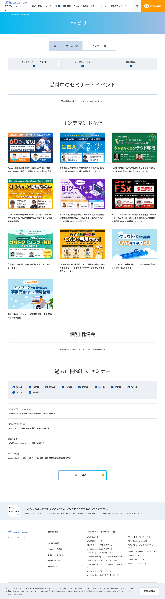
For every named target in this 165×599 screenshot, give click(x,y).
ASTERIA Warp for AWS (137, 541)
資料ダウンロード (54, 560)
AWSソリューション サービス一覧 (101, 531)
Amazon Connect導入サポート (100, 548)
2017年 (36, 392)
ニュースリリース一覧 (66, 46)
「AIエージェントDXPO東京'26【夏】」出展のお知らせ (28, 428)
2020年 (118, 387)
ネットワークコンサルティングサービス (103, 560)
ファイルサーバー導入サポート (140, 537)
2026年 (19, 387)
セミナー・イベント (55, 554)
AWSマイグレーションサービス (100, 552)
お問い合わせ (52, 566)
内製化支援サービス (136, 559)
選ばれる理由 (52, 531)
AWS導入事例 (53, 543)
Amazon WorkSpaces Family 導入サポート (105, 556)
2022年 (85, 387)
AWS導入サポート (94, 537)
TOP (9, 14)
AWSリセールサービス (137, 563)
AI (48, 537)
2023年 (68, 387)
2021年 (101, 387)
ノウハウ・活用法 (54, 549)
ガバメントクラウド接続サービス (101, 544)
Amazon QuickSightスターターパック (103, 575)
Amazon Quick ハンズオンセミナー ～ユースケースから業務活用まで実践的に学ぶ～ (40, 458)
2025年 (36, 387)
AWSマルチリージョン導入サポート (142, 551)
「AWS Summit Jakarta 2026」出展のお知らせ (26, 443)
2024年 (52, 387)
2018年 (19, 392)
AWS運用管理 (133, 555)
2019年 (134, 387)
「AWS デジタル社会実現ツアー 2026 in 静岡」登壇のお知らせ (31, 413)
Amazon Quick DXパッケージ (99, 571)
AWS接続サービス (94, 541)
